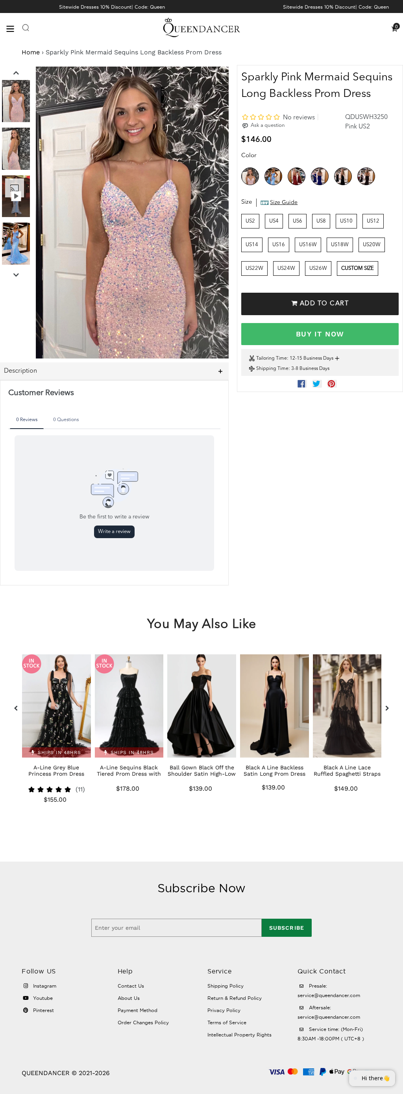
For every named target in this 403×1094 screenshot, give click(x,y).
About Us (129, 998)
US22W (254, 268)
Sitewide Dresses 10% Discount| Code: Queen (112, 6)
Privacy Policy (223, 1010)
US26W (318, 268)
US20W (372, 244)
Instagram (43, 985)
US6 (297, 221)
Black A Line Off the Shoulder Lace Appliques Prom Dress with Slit (347, 773)
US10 (346, 221)
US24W (286, 268)
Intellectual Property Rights (239, 1034)
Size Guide (284, 202)
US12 (373, 221)
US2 (250, 221)
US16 (278, 244)
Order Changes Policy (143, 1022)
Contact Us (131, 985)
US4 (274, 221)
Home (31, 52)
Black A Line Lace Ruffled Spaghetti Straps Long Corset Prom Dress (274, 773)
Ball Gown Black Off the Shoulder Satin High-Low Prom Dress (129, 773)
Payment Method (137, 1010)
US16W (308, 244)
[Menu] (14, 28)
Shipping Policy (225, 985)
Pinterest (42, 1010)
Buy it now (320, 334)
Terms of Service (226, 1022)
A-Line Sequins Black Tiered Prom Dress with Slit (56, 773)
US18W (340, 244)
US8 (321, 221)
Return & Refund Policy (234, 998)
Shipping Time (272, 368)
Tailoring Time (271, 358)
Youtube (42, 998)
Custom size (357, 268)
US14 (252, 244)
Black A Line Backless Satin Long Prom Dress (202, 770)
